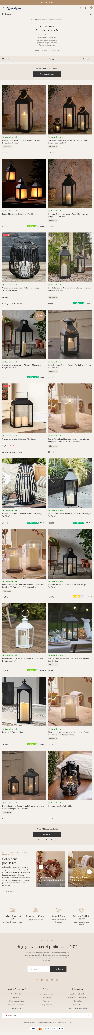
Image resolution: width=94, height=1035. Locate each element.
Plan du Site (77, 1001)
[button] (80, 8)
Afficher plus (47, 834)
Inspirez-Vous (47, 1005)
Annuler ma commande (16, 1005)
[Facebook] (37, 980)
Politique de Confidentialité (77, 997)
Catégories (44, 19)
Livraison (16, 997)
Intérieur (37, 19)
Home (32, 19)
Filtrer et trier (6, 59)
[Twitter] (41, 980)
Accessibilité (16, 1008)
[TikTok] (57, 980)
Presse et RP (47, 1001)
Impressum (47, 997)
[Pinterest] (52, 980)
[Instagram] (47, 980)
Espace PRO (77, 1005)
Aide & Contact (16, 994)
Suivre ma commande (16, 1001)
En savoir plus (54, 50)
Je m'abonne (58, 969)
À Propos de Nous (46, 994)
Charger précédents (47, 74)
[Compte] (86, 8)
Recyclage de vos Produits (77, 1008)
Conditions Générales (77, 994)
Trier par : (52, 59)
